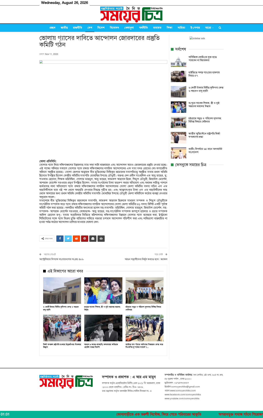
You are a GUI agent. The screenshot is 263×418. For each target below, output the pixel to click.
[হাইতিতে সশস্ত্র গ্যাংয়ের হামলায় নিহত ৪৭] (178, 76)
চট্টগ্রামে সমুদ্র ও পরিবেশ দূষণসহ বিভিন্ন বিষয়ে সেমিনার (205, 120)
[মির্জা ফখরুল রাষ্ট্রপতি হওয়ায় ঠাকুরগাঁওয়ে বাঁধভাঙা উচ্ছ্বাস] (62, 328)
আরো (208, 28)
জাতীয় (64, 28)
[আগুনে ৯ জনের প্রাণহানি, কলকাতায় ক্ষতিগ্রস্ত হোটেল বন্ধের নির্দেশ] (103, 328)
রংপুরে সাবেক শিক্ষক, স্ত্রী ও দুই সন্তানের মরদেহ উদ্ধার (204, 104)
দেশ (89, 28)
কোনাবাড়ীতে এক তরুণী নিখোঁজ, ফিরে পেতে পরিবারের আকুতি (140, 414)
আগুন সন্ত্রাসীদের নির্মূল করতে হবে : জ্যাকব (146, 259)
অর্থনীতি (143, 28)
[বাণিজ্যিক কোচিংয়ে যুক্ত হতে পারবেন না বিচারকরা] (178, 61)
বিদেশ (101, 28)
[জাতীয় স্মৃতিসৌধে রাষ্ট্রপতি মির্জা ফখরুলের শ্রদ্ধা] (178, 137)
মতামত (157, 28)
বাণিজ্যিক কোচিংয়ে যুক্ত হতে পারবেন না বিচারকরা (203, 58)
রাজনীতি (77, 28)
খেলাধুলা (129, 28)
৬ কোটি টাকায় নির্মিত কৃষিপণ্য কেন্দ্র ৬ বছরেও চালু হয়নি (206, 89)
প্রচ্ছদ (52, 28)
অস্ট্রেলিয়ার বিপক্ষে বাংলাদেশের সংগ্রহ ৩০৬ (61, 259)
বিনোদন (114, 28)
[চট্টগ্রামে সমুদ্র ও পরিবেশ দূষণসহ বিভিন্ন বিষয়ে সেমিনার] (145, 290)
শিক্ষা (169, 28)
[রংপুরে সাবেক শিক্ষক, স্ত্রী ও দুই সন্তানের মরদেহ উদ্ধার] (103, 290)
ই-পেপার (195, 28)
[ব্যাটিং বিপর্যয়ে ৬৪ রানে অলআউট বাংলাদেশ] (178, 153)
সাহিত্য (181, 28)
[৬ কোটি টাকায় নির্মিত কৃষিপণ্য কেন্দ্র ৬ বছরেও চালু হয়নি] (62, 290)
